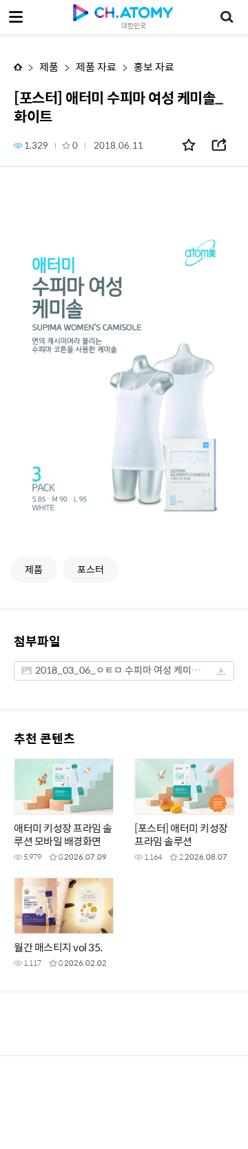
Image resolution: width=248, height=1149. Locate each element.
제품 (49, 66)
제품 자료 (96, 66)
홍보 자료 (154, 66)
